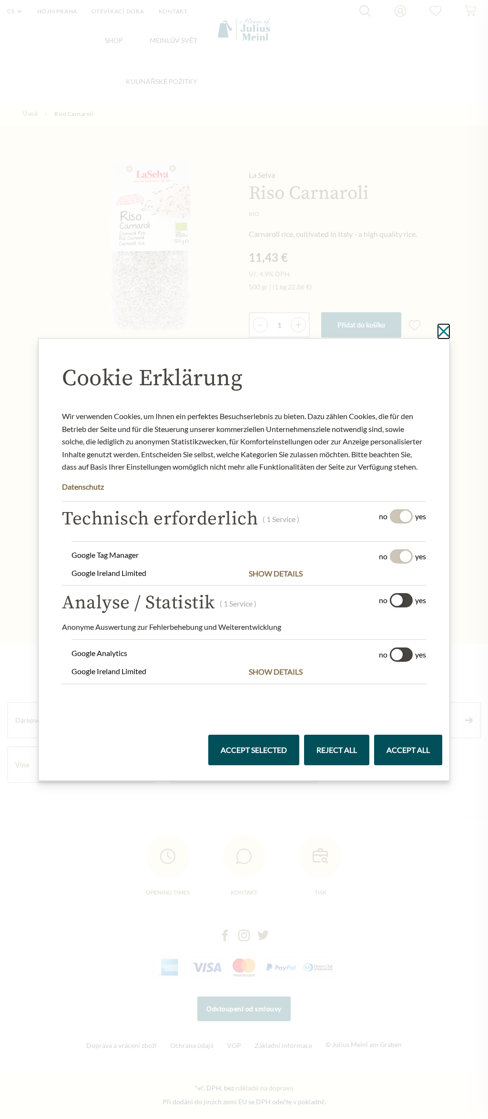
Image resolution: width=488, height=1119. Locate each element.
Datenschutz (83, 486)
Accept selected (254, 749)
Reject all (336, 749)
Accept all (408, 749)
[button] (337, 573)
